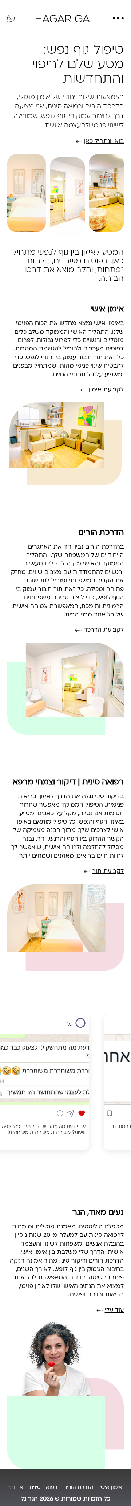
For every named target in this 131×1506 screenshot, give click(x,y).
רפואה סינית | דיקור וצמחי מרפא (68, 782)
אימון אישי (107, 309)
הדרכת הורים (101, 533)
